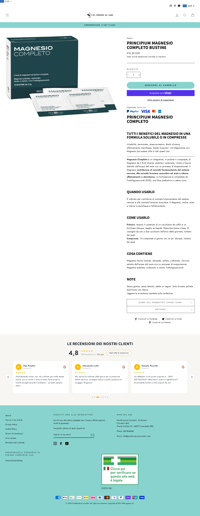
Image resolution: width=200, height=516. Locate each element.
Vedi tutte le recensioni (119, 352)
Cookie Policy (11, 429)
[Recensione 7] (107, 397)
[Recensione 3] (96, 397)
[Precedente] (8, 377)
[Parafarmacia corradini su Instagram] (55, 443)
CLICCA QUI (106, 488)
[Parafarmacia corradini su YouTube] (67, 443)
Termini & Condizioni (14, 433)
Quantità (132, 69)
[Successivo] (192, 377)
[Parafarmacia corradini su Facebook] (61, 443)
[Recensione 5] (103, 397)
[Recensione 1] (92, 397)
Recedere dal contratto (14, 442)
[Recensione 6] (105, 397)
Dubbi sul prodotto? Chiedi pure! (161, 302)
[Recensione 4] (100, 397)
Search (8, 415)
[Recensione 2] (94, 397)
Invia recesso (10, 438)
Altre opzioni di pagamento (160, 100)
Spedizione (142, 56)
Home (129, 38)
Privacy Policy (11, 424)
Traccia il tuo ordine (13, 420)
